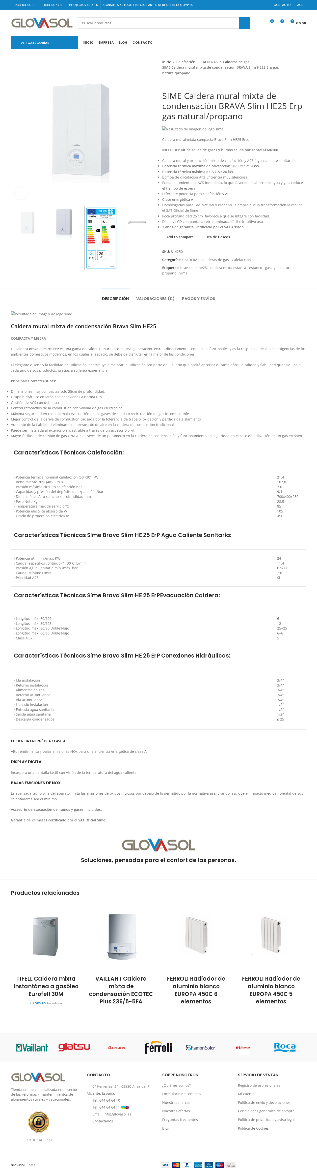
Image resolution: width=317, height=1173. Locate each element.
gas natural (283, 267)
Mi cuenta (246, 1093)
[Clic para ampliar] (21, 193)
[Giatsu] (74, 1047)
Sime (183, 273)
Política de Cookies (253, 1128)
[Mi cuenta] (260, 23)
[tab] (115, 296)
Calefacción (185, 62)
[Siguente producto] (174, 83)
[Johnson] (243, 1047)
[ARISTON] (116, 1047)
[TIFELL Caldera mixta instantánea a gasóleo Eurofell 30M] (46, 937)
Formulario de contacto (181, 1093)
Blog (165, 1128)
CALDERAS (209, 62)
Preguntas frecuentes (180, 1119)
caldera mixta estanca (228, 267)
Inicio (166, 62)
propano (169, 273)
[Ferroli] (158, 1047)
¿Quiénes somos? (176, 1085)
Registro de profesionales (259, 1085)
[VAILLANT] (32, 1047)
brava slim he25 (193, 267)
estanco (255, 267)
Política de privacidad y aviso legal (266, 1119)
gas (268, 267)
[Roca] (285, 1047)
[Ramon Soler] (201, 1047)
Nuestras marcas (176, 1102)
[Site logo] (42, 22)
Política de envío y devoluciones (264, 1102)
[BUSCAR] (244, 23)
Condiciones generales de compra (266, 1111)
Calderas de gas (236, 62)
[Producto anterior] (164, 83)
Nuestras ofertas (176, 1111)
